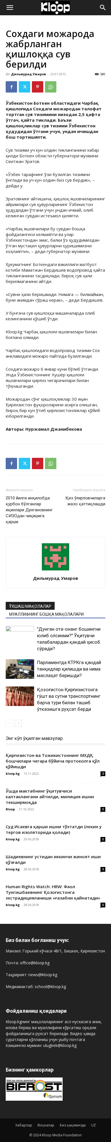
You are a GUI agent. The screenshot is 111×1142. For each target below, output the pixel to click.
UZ (93, 1125)
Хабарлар (23, 1125)
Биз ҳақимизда (73, 1125)
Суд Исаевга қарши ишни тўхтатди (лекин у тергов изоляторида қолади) (54, 829)
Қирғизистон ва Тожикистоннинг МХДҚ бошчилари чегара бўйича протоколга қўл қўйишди (53, 760)
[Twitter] (24, 87)
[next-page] (18, 723)
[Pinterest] (37, 87)
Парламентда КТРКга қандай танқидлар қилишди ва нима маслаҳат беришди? (69, 669)
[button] (10, 7)
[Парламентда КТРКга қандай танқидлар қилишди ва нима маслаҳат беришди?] (20, 669)
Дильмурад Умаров (28, 74)
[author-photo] (55, 570)
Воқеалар (46, 1125)
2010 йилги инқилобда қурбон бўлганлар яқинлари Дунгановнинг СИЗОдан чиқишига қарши (29, 509)
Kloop (10, 809)
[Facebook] (11, 87)
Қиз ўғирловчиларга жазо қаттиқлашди (85, 500)
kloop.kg (13, 773)
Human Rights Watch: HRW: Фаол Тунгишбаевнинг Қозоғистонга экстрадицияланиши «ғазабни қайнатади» (53, 892)
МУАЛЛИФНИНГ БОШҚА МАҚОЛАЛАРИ (46, 614)
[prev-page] (9, 723)
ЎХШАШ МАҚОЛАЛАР (30, 606)
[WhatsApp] (50, 87)
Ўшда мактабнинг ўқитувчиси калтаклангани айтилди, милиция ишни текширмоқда (50, 796)
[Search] (103, 7)
